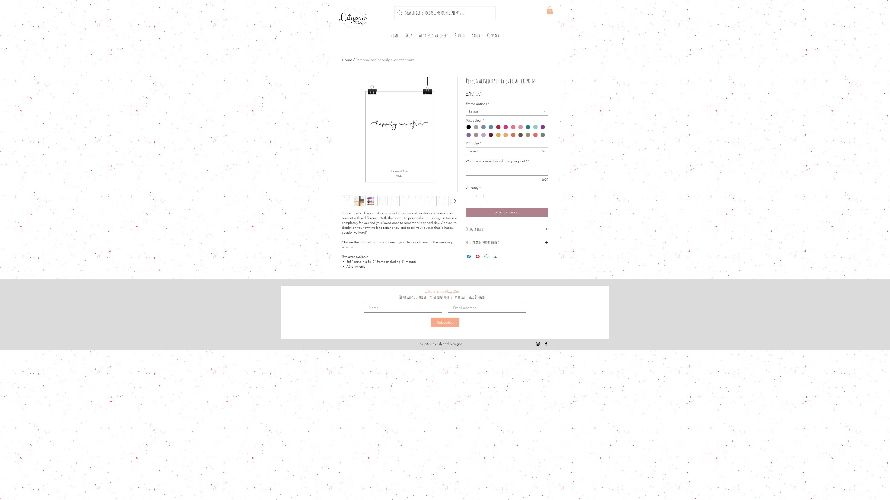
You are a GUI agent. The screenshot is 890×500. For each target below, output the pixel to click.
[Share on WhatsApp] (486, 256)
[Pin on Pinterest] (477, 256)
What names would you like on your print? (497, 161)
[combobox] (507, 112)
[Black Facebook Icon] (546, 343)
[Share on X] (495, 256)
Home (347, 60)
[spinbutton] (476, 196)
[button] (550, 10)
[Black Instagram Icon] (537, 343)
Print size (473, 143)
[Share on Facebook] (469, 256)
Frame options (477, 104)
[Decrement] (469, 196)
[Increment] (483, 196)
